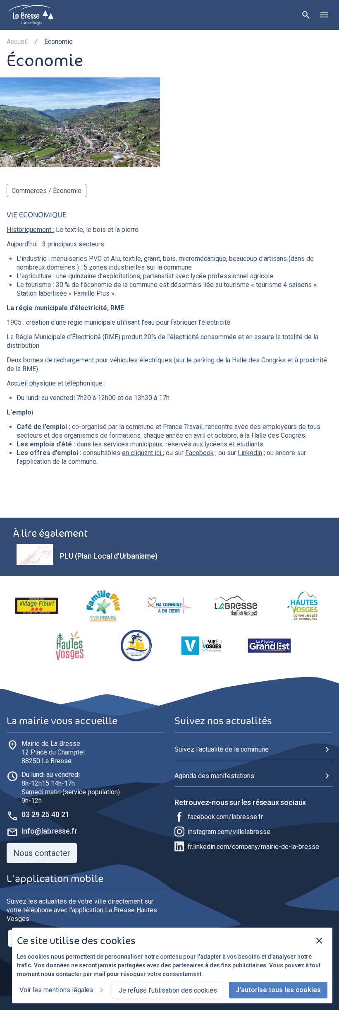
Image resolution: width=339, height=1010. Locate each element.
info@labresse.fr (49, 831)
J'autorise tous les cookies (278, 990)
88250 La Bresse (53, 752)
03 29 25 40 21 (45, 814)
